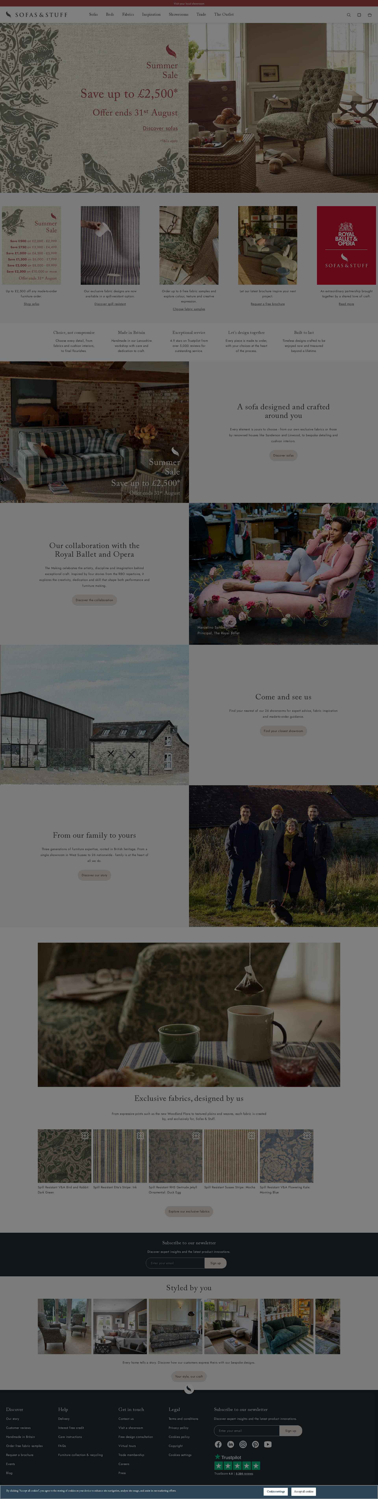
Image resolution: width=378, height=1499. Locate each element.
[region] (189, 1492)
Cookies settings (276, 1491)
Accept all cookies (303, 1491)
